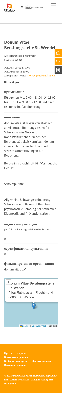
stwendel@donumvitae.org (41, 75)
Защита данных (41, 361)
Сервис (21, 353)
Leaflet (25, 325)
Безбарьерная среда (15, 361)
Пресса (8, 353)
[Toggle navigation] (53, 5)
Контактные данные (16, 357)
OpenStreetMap (39, 325)
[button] (34, 306)
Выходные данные (15, 365)
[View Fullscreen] (8, 294)
